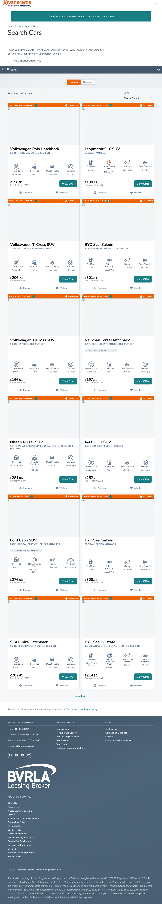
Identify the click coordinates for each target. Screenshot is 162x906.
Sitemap (12, 849)
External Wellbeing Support (21, 852)
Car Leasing (111, 729)
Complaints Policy (16, 822)
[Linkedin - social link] (22, 755)
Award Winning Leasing (20, 811)
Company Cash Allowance (118, 740)
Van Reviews (62, 740)
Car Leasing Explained (116, 732)
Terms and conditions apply (81, 709)
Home (11, 26)
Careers (11, 814)
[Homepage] (17, 4)
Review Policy (14, 856)
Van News (61, 744)
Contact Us (13, 807)
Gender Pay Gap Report (19, 841)
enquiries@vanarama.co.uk (21, 746)
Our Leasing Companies (19, 845)
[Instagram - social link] (16, 755)
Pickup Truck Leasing (67, 732)
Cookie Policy (14, 830)
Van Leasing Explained (67, 736)
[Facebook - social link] (10, 755)
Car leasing (23, 26)
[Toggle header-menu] (157, 4)
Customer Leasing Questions (70, 748)
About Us (12, 803)
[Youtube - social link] (28, 755)
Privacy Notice (15, 826)
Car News (110, 736)
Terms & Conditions (17, 833)
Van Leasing (62, 729)
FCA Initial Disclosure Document (24, 818)
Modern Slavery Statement (21, 837)
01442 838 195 (22, 729)
